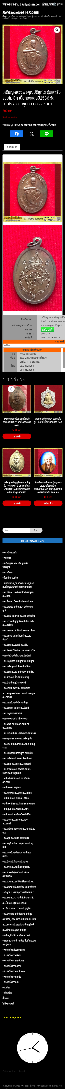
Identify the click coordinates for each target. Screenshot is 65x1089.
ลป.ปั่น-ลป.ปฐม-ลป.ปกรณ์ (14, 903)
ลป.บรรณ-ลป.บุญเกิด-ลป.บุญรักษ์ (18, 924)
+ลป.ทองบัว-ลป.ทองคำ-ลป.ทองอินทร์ (16, 854)
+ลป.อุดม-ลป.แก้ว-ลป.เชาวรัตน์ (16, 764)
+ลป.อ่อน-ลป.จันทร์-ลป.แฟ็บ (15, 645)
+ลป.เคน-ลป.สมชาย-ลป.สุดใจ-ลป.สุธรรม (18, 745)
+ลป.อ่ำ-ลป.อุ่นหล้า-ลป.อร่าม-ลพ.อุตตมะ (15, 874)
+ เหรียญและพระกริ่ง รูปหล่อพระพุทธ (15, 565)
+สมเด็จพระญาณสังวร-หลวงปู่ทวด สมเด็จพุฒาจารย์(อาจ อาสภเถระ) (18, 585)
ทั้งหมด (52, 124)
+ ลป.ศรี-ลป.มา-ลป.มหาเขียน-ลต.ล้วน (16, 780)
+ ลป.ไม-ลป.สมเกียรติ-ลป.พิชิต (16, 814)
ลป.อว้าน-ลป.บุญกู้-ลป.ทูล (14, 930)
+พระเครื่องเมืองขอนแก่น (13, 950)
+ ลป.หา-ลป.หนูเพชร (11, 787)
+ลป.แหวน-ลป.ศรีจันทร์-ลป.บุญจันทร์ (16, 637)
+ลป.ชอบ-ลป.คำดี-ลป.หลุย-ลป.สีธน (18, 630)
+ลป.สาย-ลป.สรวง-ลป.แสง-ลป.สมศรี (15, 821)
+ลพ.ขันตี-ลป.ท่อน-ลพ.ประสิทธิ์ (16, 655)
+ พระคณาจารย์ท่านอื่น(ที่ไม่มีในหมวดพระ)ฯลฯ (19, 942)
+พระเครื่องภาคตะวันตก (13, 960)
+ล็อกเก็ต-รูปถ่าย (10, 578)
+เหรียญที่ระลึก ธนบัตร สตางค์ (16, 935)
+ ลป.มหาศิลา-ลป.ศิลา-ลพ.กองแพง (18, 803)
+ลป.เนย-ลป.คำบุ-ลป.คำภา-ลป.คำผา (19, 733)
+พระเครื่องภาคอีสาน (11, 955)
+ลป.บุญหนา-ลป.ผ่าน (12, 713)
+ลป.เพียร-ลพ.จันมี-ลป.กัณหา (16, 688)
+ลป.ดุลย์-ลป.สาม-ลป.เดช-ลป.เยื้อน (18, 616)
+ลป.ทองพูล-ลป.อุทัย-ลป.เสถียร (17, 793)
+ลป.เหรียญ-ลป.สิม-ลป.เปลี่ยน (16, 666)
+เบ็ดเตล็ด (7, 993)
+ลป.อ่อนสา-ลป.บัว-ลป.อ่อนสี (15, 708)
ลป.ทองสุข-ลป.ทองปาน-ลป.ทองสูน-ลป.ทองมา (18, 695)
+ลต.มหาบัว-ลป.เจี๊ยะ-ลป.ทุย (15, 702)
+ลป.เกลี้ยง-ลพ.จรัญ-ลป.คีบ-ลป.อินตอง (18, 830)
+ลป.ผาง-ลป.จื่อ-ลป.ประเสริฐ (15, 677)
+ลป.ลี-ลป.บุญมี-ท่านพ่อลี (14, 682)
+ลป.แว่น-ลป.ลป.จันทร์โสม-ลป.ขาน (18, 881)
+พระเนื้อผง (7, 572)
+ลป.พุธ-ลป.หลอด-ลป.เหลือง (15, 838)
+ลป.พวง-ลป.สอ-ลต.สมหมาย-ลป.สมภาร (16, 726)
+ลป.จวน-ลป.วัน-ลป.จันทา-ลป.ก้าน (18, 672)
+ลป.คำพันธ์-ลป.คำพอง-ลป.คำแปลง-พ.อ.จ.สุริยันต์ (16, 771)
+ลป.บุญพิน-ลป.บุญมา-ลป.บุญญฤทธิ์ (17, 608)
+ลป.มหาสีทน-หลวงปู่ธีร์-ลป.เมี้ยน (17, 753)
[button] (57, 30)
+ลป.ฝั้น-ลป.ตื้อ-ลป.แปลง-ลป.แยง (17, 601)
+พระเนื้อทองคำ (9, 552)
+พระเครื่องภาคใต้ (10, 982)
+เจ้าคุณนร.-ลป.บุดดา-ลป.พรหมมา (18, 892)
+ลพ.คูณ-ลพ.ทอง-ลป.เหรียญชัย (30, 124)
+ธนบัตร (6, 987)
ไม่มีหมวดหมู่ (8, 1003)
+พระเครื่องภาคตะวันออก (13, 971)
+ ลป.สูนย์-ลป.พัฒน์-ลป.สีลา (15, 809)
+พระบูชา (6, 558)
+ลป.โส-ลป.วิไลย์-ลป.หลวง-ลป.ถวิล (18, 650)
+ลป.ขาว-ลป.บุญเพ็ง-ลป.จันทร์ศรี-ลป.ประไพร (18, 623)
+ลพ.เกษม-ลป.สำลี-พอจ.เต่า (15, 718)
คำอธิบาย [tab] (12, 147)
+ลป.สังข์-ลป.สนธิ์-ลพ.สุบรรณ (16, 867)
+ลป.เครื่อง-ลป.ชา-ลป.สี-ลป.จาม (17, 758)
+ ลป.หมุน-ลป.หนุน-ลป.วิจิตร (15, 798)
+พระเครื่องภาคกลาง (11, 966)
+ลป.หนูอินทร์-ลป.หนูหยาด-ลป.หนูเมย (17, 845)
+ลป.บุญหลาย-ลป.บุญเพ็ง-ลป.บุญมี (18, 661)
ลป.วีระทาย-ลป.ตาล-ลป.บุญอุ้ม (16, 908)
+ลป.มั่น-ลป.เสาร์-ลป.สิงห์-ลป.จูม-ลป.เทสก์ (18, 594)
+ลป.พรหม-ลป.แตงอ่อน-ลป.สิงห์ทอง (19, 887)
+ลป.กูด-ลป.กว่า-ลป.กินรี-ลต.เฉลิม (18, 897)
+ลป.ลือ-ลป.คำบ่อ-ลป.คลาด (15, 861)
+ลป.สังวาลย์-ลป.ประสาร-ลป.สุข (17, 914)
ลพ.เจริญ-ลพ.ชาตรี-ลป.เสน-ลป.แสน (19, 919)
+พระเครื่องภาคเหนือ (11, 977)
